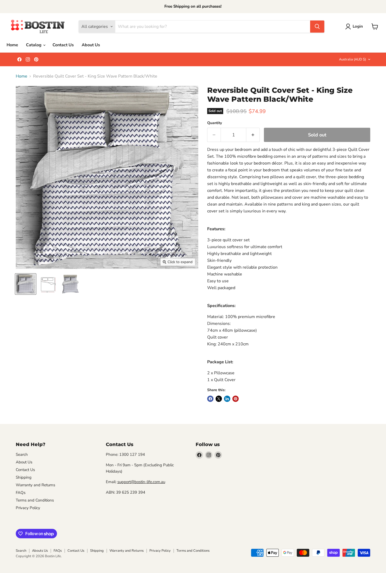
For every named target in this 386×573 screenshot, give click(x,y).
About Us (91, 45)
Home (12, 45)
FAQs (20, 492)
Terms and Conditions (35, 500)
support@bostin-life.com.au (141, 481)
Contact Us (63, 45)
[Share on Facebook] (210, 399)
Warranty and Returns (35, 485)
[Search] (317, 27)
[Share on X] (219, 399)
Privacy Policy (28, 507)
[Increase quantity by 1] (253, 135)
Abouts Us (40, 550)
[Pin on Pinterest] (235, 399)
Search (22, 454)
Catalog (34, 45)
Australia (352, 59)
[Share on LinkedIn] (227, 399)
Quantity (214, 123)
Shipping (24, 477)
